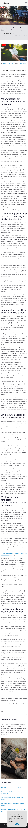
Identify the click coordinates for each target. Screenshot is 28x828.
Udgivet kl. (9, 63)
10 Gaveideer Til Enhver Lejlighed (17, 704)
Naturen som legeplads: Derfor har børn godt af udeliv (13, 810)
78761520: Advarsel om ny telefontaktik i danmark (14, 787)
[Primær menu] (26, 3)
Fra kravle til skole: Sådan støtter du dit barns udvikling (12, 804)
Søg (2, 711)
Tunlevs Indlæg (23, 63)
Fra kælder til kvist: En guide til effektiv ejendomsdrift (11, 792)
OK (17, 824)
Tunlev (5, 3)
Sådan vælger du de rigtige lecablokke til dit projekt (12, 798)
